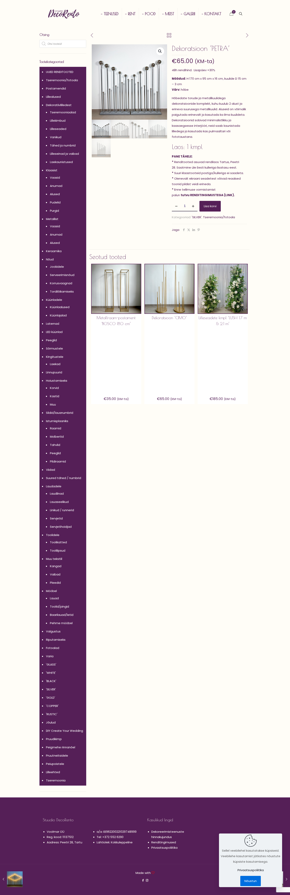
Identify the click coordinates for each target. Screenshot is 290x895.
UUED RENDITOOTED (59, 72)
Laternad (52, 324)
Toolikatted (58, 542)
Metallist (52, 219)
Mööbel (51, 591)
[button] (160, 51)
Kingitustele (54, 357)
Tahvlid (55, 445)
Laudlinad (57, 493)
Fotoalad (52, 648)
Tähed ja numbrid (63, 145)
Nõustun (250, 881)
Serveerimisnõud (62, 275)
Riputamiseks (55, 640)
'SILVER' (197, 217)
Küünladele (54, 300)
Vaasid (55, 177)
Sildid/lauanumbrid (59, 413)
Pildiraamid (58, 461)
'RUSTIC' (51, 714)
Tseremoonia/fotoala (219, 217)
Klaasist (51, 170)
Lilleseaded (58, 129)
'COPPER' (52, 706)
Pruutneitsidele (57, 755)
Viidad (50, 470)
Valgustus (53, 631)
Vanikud (55, 137)
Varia (49, 656)
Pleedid (55, 583)
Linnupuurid (54, 372)
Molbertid (57, 436)
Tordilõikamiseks (62, 291)
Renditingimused (163, 842)
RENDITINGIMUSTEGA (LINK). (212, 195)
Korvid (54, 388)
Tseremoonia (55, 780)
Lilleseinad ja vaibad (64, 154)
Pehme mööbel (61, 623)
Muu (53, 404)
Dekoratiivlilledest (59, 105)
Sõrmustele (54, 348)
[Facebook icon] (142, 880)
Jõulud (51, 722)
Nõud (50, 259)
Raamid (55, 428)
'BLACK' (51, 681)
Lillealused (53, 97)
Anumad (56, 186)
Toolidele (52, 535)
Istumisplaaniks (57, 421)
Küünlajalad (58, 315)
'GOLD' (50, 697)
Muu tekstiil (54, 559)
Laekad (55, 364)
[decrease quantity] (176, 206)
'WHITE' (51, 673)
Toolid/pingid (59, 606)
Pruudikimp (54, 739)
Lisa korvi (210, 206)
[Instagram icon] (147, 880)
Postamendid (56, 88)
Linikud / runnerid (62, 510)
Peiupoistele (55, 764)
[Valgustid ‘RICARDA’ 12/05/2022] (11, 879)
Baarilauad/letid (61, 615)
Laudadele (53, 486)
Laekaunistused (61, 162)
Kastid (54, 396)
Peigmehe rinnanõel (60, 747)
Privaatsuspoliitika (164, 848)
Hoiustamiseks (56, 381)
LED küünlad (54, 332)
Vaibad (55, 574)
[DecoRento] (64, 14)
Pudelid (55, 202)
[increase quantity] (193, 206)
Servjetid (56, 518)
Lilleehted (53, 772)
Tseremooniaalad (63, 112)
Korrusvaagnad (61, 283)
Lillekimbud (57, 120)
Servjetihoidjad (61, 527)
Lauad (54, 598)
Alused (55, 194)
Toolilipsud (57, 550)
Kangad (55, 566)
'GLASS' (51, 664)
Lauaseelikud (59, 502)
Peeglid (51, 340)
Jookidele (57, 267)
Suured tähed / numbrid (63, 478)
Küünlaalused (59, 307)
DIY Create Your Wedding (64, 731)
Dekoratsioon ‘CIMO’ (169, 317)
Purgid (54, 211)
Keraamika (54, 251)
